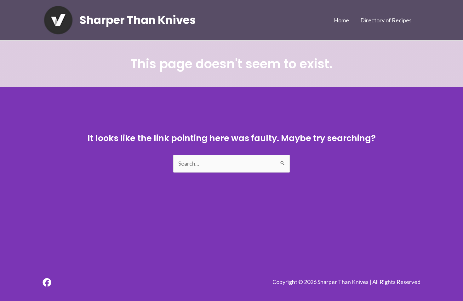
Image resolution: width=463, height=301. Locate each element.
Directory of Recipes (386, 20)
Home (341, 20)
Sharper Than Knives (138, 20)
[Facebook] (47, 282)
